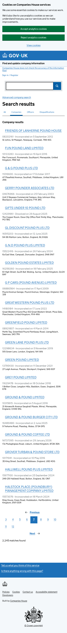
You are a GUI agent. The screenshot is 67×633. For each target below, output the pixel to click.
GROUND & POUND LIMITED (24, 397)
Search (57, 86)
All (5, 112)
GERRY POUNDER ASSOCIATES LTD (29, 188)
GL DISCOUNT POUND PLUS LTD (27, 228)
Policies (6, 591)
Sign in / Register (10, 75)
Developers (7, 595)
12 (13, 526)
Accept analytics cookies (33, 28)
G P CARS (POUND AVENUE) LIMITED (31, 282)
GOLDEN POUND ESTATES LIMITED (29, 263)
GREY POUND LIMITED (20, 377)
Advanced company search (16, 97)
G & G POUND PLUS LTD (21, 168)
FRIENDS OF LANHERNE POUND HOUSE (33, 130)
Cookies (16, 591)
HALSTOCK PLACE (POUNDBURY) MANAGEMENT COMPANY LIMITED (29, 489)
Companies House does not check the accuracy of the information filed (33, 69)
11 (6, 526)
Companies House (18, 600)
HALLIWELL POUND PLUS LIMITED (29, 469)
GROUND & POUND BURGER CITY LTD (31, 417)
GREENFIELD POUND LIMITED (26, 322)
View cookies (34, 45)
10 (55, 519)
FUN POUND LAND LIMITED (24, 148)
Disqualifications (47, 112)
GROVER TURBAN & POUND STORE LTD (32, 452)
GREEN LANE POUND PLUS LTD (27, 342)
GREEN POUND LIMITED (22, 360)
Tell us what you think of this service (20, 565)
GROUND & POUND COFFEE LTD (27, 434)
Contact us (28, 591)
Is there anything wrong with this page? (22, 570)
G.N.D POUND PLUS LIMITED (25, 245)
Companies (16, 112)
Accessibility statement (46, 591)
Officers (30, 112)
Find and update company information (23, 63)
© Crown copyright (33, 625)
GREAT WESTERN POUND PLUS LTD (29, 302)
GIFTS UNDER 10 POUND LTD (25, 208)
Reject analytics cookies (33, 37)
